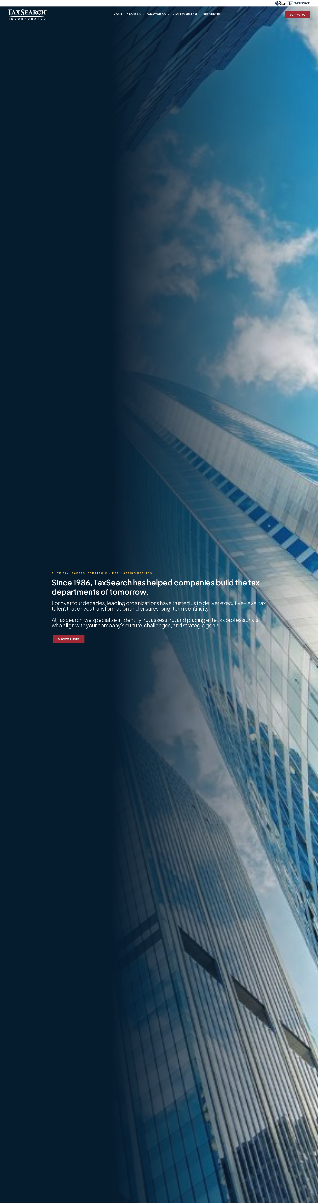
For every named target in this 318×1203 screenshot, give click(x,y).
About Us (134, 14)
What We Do (156, 14)
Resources (212, 14)
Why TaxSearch (185, 14)
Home (118, 14)
